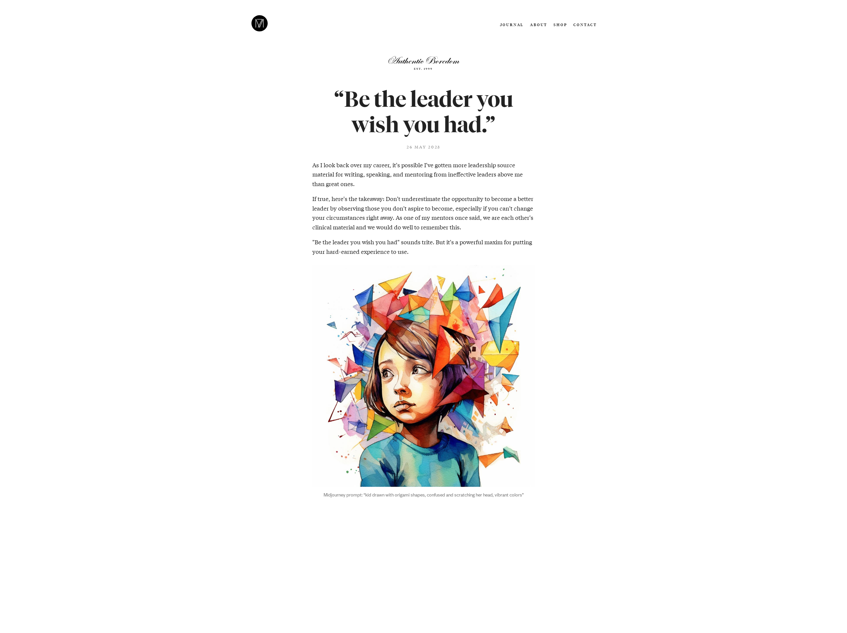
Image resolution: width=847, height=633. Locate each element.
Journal (512, 24)
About (538, 24)
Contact (585, 24)
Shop (560, 24)
